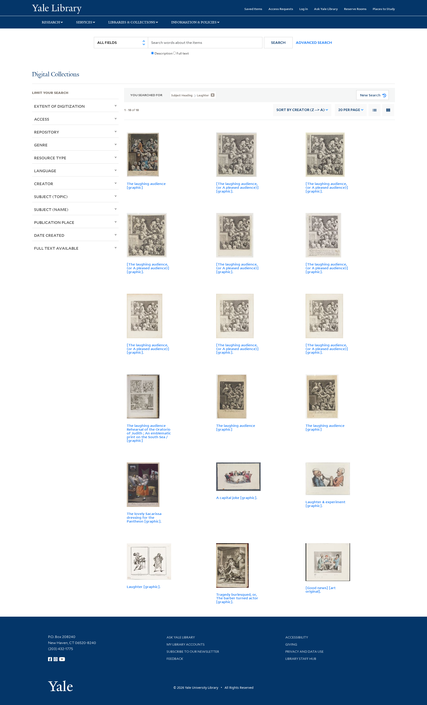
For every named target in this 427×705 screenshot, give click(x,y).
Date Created (49, 235)
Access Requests (280, 9)
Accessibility (296, 637)
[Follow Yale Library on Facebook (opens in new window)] (50, 659)
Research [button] (51, 22)
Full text (183, 53)
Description (163, 53)
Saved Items (253, 9)
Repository (46, 132)
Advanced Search (314, 43)
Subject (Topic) (51, 196)
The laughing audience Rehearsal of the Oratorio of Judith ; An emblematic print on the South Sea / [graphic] (149, 433)
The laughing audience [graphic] (146, 185)
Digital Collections (55, 74)
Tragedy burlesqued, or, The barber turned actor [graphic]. (237, 598)
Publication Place (54, 222)
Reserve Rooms (355, 9)
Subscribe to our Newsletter (193, 651)
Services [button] (84, 22)
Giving (291, 644)
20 (349, 110)
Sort (300, 110)
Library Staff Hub (300, 658)
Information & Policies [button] (194, 22)
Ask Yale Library (326, 9)
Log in (303, 9)
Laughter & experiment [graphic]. (325, 504)
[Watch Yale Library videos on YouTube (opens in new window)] (62, 659)
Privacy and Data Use (304, 651)
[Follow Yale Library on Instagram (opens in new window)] (56, 659)
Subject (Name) (51, 209)
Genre (41, 145)
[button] (278, 42)
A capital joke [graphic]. (236, 497)
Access (41, 119)
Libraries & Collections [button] (131, 22)
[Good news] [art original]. (321, 589)
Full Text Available (56, 248)
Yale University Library (59, 8)
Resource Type (50, 157)
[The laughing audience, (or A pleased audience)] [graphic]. (237, 187)
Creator (43, 183)
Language (45, 170)
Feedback (175, 658)
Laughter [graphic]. (144, 586)
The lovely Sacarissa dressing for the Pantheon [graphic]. (144, 517)
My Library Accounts (186, 644)
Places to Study (384, 9)
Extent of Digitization (59, 106)
